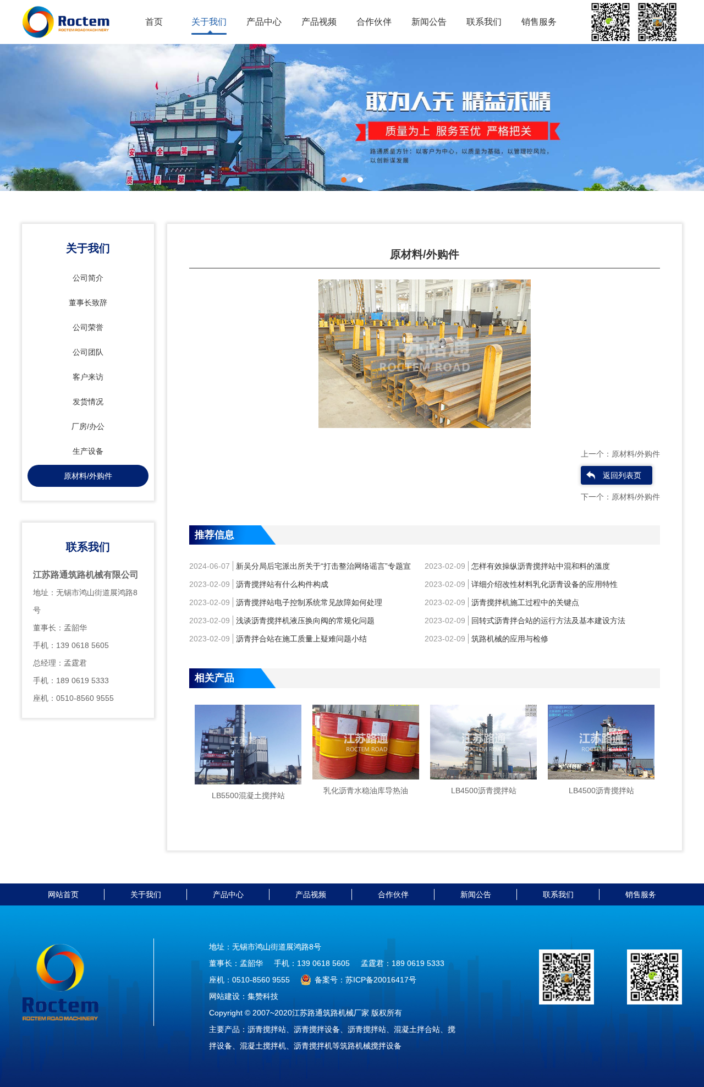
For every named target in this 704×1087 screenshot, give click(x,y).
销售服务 (539, 21)
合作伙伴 (374, 21)
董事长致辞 (88, 302)
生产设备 (88, 451)
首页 (154, 21)
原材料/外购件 (88, 475)
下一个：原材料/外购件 (620, 496)
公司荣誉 (88, 327)
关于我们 (209, 21)
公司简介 (88, 277)
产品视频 (319, 21)
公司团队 (88, 352)
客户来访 (88, 376)
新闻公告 (429, 21)
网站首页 (63, 894)
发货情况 (88, 401)
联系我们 (484, 21)
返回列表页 (622, 475)
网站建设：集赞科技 (243, 996)
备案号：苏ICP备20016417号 (365, 979)
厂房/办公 (88, 426)
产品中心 (264, 21)
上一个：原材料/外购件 (620, 453)
